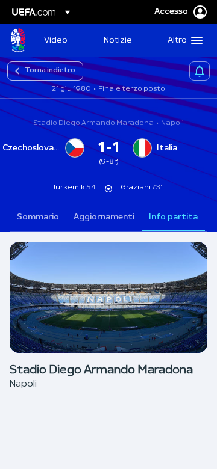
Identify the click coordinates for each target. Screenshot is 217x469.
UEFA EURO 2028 (18, 40)
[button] (182, 40)
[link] (55, 40)
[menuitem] (63, 40)
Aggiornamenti (104, 217)
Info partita (173, 217)
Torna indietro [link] (50, 70)
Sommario (38, 217)
